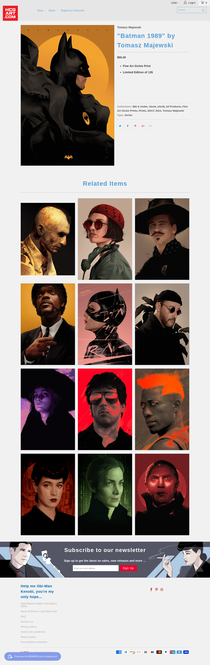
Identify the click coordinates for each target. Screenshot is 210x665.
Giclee (128, 115)
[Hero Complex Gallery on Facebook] (151, 590)
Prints (142, 110)
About (52, 10)
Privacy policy (29, 626)
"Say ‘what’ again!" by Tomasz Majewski (48, 324)
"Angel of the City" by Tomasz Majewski (105, 409)
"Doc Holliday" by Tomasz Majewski (162, 239)
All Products (173, 106)
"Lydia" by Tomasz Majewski (48, 409)
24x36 (131, 87)
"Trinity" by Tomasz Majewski (105, 494)
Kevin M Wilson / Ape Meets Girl (39, 611)
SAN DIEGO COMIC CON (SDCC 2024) (39, 605)
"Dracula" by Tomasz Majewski (162, 494)
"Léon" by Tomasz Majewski (162, 324)
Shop (40, 10)
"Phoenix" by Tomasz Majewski (162, 409)
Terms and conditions (33, 632)
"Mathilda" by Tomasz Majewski (105, 239)
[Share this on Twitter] (120, 126)
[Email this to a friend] (150, 126)
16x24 (121, 87)
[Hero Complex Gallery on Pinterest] (157, 590)
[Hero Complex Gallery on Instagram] (162, 590)
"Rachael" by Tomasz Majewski (48, 494)
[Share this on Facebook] (128, 126)
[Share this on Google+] (143, 126)
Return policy (28, 637)
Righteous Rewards (72, 10)
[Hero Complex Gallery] (18, 13)
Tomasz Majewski (129, 27)
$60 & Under (140, 106)
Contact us (27, 621)
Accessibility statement (34, 642)
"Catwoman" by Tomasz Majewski (105, 324)
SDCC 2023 (154, 110)
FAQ (23, 616)
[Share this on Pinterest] (135, 126)
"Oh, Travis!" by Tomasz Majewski (48, 239)
